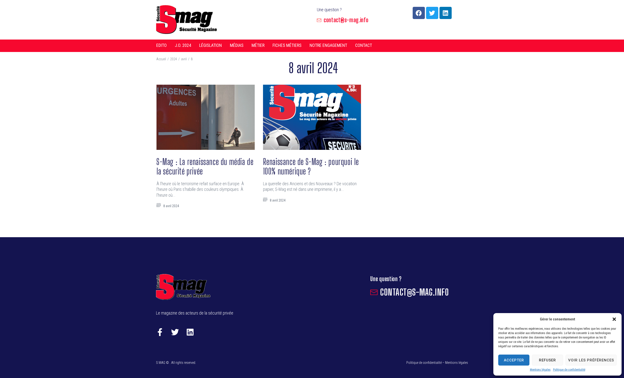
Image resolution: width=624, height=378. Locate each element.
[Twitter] (432, 13)
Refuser (547, 360)
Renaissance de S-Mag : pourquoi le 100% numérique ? (311, 166)
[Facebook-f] (160, 332)
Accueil (161, 59)
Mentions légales (540, 369)
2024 (173, 59)
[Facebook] (419, 13)
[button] (614, 319)
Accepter (514, 360)
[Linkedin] (445, 13)
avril (184, 59)
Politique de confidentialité (569, 369)
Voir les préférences (591, 360)
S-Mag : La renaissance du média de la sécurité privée (204, 166)
